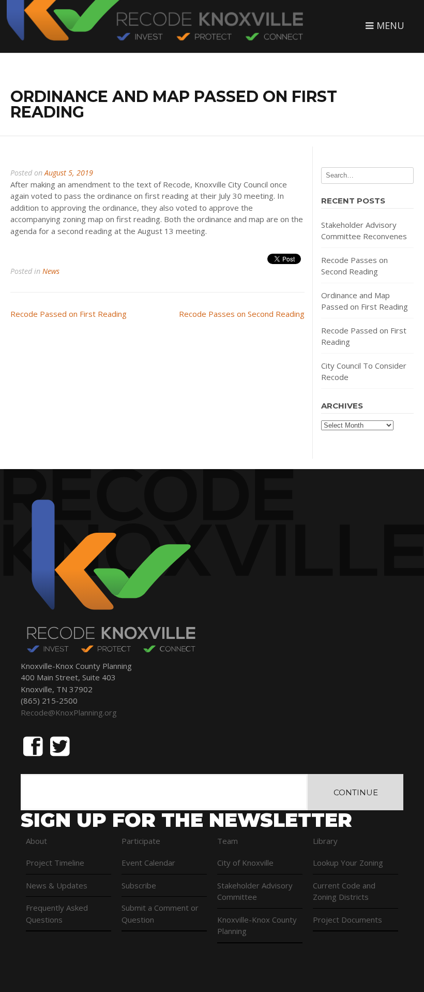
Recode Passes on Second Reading (242, 314)
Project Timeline (55, 862)
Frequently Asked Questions (57, 913)
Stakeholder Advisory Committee (255, 891)
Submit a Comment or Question (160, 913)
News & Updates (56, 885)
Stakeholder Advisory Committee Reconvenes (364, 231)
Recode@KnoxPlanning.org (69, 712)
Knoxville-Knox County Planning (257, 925)
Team (227, 841)
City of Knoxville (245, 862)
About (36, 841)
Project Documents (347, 919)
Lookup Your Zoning (348, 862)
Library (325, 841)
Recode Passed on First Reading (68, 314)
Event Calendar (148, 862)
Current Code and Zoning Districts (344, 891)
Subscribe (139, 885)
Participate (141, 841)
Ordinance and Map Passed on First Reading (364, 301)
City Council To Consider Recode (363, 371)
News (50, 271)
